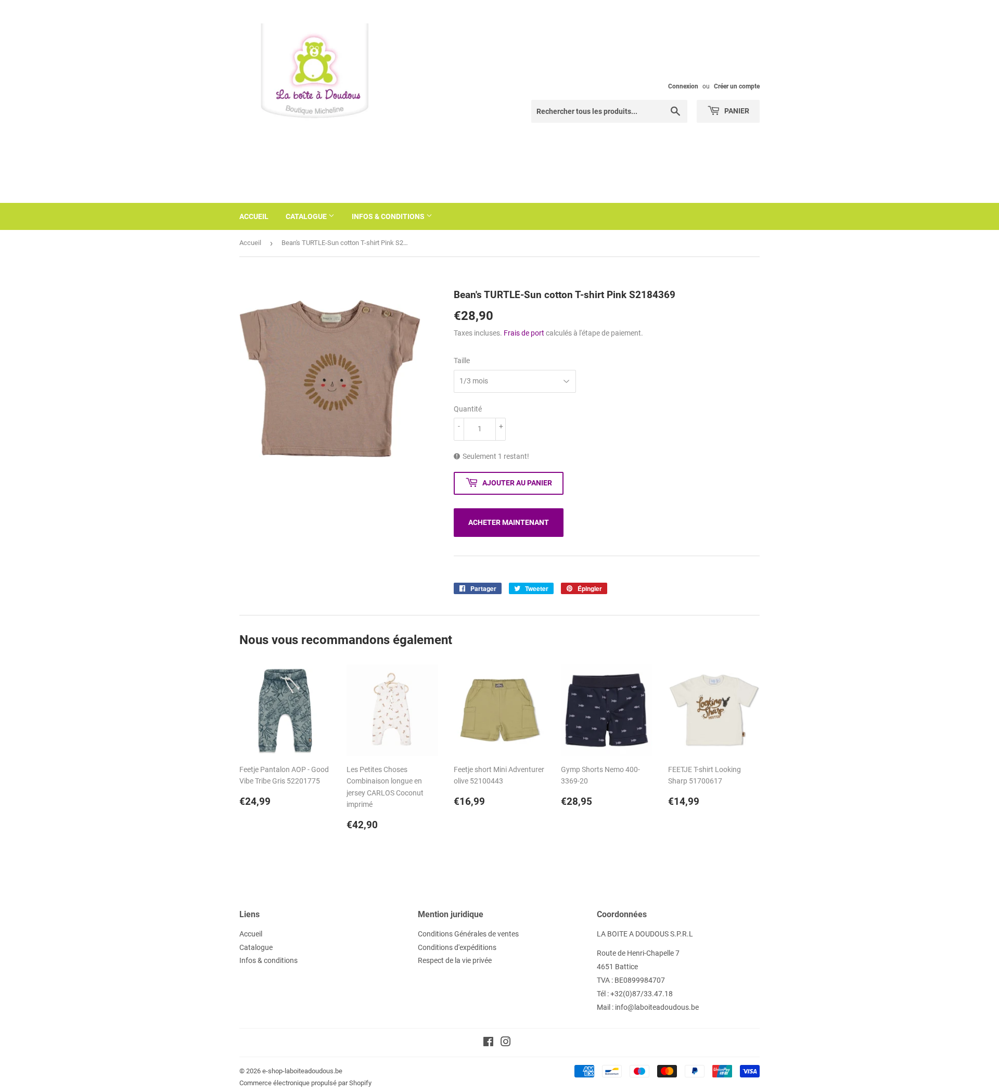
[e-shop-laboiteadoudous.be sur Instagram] (506, 1043)
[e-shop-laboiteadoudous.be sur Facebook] (488, 1043)
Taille (462, 360)
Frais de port (524, 333)
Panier (736, 111)
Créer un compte (737, 86)
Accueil (253, 216)
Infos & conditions (389, 216)
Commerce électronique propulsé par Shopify (305, 1083)
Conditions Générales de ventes (468, 934)
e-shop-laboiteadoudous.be (302, 1071)
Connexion (683, 86)
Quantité (468, 409)
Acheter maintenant (508, 522)
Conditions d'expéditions (457, 947)
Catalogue (307, 216)
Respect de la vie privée (455, 960)
